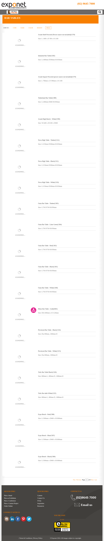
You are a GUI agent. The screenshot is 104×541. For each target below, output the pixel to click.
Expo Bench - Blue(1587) (46, 435)
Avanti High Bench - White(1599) (49, 119)
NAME (22, 28)
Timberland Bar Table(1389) (47, 98)
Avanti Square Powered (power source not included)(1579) (57, 77)
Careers (39, 495)
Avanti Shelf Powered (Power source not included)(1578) (56, 34)
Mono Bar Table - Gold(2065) (47, 309)
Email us (86, 504)
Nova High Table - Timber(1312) (48, 140)
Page (83, 480)
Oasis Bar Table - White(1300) (48, 288)
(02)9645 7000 (86, 497)
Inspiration (40, 503)
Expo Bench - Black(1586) (46, 456)
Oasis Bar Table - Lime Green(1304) (50, 224)
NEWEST (39, 28)
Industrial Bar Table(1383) (46, 56)
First (74, 480)
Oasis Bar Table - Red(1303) (47, 245)
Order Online (8, 506)
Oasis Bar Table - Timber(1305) (48, 203)
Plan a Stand (8, 495)
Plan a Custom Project (11, 503)
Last (96, 480)
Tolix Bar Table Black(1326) (47, 372)
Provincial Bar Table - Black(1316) (49, 330)
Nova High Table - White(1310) (48, 182)
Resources (40, 506)
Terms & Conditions (25, 538)
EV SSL (62, 519)
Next (92, 480)
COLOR (30, 28)
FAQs (39, 501)
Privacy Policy (37, 538)
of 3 (89, 480)
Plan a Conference (10, 501)
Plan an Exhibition (10, 498)
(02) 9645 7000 (86, 3)
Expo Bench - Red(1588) (46, 414)
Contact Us (41, 498)
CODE (14, 28)
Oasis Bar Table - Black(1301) (48, 267)
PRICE (48, 28)
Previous (78, 480)
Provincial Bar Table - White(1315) (49, 351)
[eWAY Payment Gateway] (62, 526)
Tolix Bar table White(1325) (47, 393)
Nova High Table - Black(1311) (48, 161)
